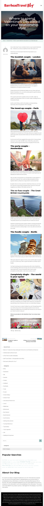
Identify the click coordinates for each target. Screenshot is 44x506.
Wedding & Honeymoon (8, 435)
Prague (22, 465)
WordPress (33, 503)
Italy (5, 463)
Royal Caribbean (36, 465)
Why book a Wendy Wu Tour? (9, 361)
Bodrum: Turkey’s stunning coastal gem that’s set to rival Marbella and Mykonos (20, 349)
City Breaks (5, 386)
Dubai (22, 462)
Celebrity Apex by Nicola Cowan (10, 352)
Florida (27, 462)
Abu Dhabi (4, 460)
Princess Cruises (26, 465)
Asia (4, 374)
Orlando (12, 465)
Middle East (5, 406)
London (21, 463)
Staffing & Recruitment (8, 420)
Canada (5, 380)
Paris (20, 465)
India (3, 463)
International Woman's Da (9, 400)
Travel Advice (6, 426)
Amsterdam (5, 371)
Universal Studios (20, 467)
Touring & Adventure (7, 423)
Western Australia (30, 467)
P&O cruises (16, 465)
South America (6, 417)
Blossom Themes (21, 503)
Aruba (14, 460)
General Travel (17, 15)
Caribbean (5, 383)
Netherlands (6, 409)
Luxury (4, 403)
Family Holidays (6, 394)
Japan (12, 463)
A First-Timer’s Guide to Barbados (10, 355)
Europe (5, 391)
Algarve (11, 460)
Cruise (4, 389)
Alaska (8, 460)
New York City (6, 465)
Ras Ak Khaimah (6, 415)
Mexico (26, 463)
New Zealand (6, 412)
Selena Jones (5, 54)
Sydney (9, 467)
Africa (4, 368)
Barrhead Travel (21, 460)
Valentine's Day (17, 330)
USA (4, 432)
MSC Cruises (31, 463)
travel (12, 467)
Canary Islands (30, 460)
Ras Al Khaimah (31, 465)
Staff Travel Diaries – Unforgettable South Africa (13, 358)
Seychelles (3, 467)
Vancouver (26, 467)
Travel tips (15, 467)
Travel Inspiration (25, 15)
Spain (6, 467)
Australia (5, 377)
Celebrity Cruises (6, 462)
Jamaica (8, 463)
